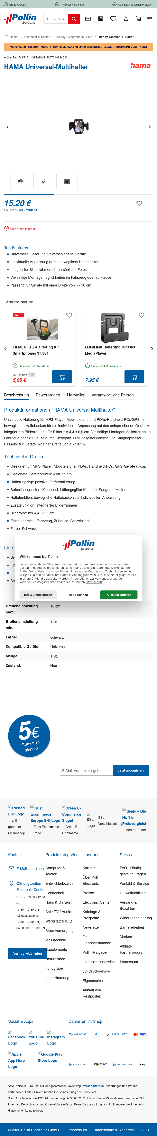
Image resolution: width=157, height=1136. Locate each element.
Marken (126, 936)
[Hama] (140, 68)
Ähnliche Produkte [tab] (19, 301)
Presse (88, 892)
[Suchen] (74, 19)
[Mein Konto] (126, 19)
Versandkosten (93, 1086)
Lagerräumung (57, 977)
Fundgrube (54, 968)
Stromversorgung (59, 930)
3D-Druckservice (96, 971)
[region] (78, 138)
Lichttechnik (55, 892)
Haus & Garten (57, 902)
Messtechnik (55, 939)
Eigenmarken (93, 980)
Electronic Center (97, 902)
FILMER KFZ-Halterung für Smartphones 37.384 (36, 350)
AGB (145, 1129)
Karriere (89, 867)
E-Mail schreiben (30, 868)
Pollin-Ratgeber (95, 952)
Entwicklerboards (59, 883)
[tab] (16, 395)
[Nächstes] (150, 126)
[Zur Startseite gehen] (20, 18)
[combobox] (55, 19)
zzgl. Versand (28, 210)
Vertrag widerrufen (27, 953)
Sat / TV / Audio (58, 911)
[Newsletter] (88, 19)
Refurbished (55, 958)
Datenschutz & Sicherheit (114, 1129)
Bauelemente (56, 949)
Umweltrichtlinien (134, 892)
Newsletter (91, 927)
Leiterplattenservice (99, 961)
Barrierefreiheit (132, 927)
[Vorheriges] (7, 126)
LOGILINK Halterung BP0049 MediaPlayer (110, 350)
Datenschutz (86, 779)
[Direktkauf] (100, 19)
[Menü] (150, 18)
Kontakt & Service (134, 883)
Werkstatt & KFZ (58, 921)
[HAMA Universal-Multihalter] (78, 126)
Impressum (129, 961)
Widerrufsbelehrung (136, 917)
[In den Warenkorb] (62, 376)
